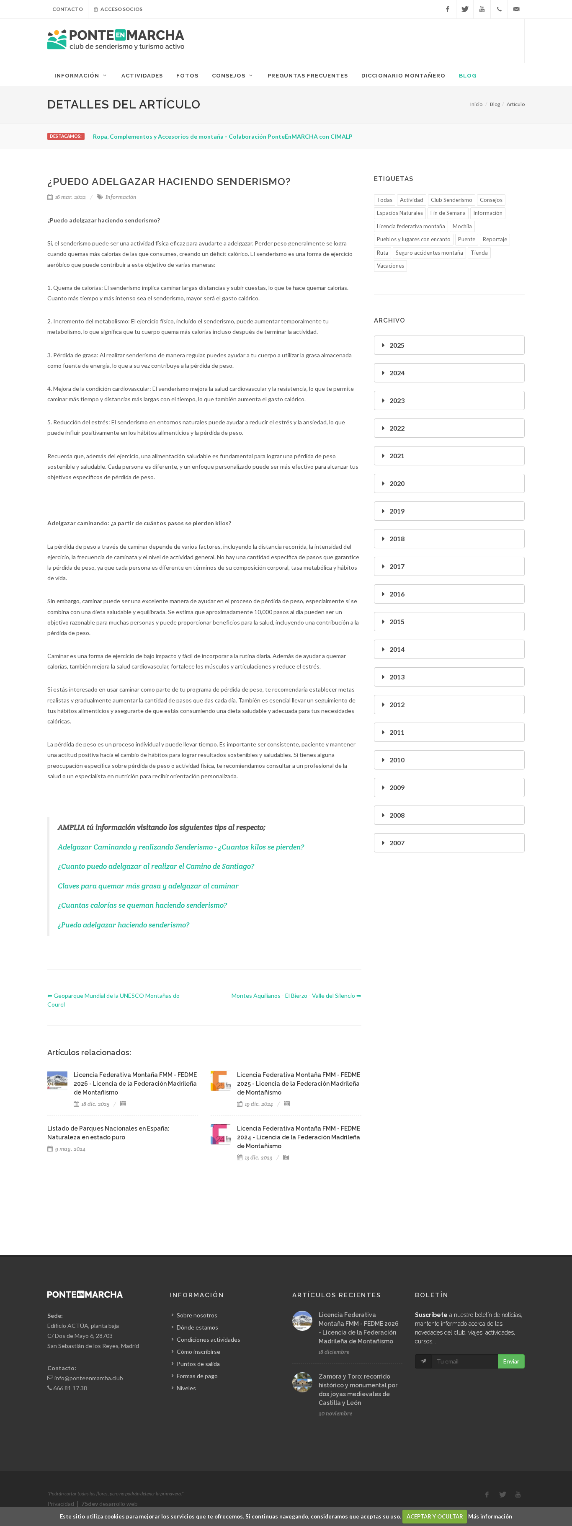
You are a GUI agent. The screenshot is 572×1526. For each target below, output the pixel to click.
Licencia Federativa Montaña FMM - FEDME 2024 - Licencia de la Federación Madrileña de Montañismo (298, 1137)
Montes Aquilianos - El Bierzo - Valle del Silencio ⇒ (296, 995)
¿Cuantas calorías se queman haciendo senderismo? (142, 905)
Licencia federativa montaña (411, 226)
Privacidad (60, 1503)
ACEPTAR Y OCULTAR (435, 1516)
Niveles (186, 1388)
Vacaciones (390, 265)
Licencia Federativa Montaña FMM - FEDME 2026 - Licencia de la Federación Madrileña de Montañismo (135, 1084)
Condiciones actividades (208, 1339)
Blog (495, 104)
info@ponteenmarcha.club (88, 1377)
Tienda (479, 252)
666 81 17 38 (70, 1388)
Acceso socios (121, 9)
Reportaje (495, 239)
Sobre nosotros (197, 1315)
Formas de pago (197, 1375)
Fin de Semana (448, 212)
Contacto (67, 9)
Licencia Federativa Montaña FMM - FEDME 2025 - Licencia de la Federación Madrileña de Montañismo (298, 1084)
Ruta (382, 252)
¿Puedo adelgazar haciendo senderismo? (123, 925)
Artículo (516, 104)
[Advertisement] (369, 40)
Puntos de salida (198, 1363)
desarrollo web (109, 1503)
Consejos (491, 199)
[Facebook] (447, 9)
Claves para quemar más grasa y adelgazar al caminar (148, 886)
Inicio (476, 104)
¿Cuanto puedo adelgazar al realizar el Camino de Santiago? (156, 866)
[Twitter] (464, 9)
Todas (384, 199)
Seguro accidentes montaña (429, 252)
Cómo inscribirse (198, 1351)
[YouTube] (482, 9)
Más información (490, 1516)
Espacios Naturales (400, 212)
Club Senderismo (451, 199)
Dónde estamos (197, 1327)
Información (121, 197)
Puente (466, 239)
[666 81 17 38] (499, 9)
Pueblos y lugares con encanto (414, 239)
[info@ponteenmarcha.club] (516, 9)
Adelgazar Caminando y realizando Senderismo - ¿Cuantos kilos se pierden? (181, 847)
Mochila (462, 226)
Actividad (411, 199)
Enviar (511, 1361)
